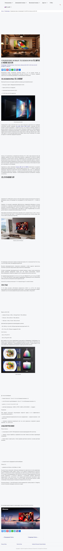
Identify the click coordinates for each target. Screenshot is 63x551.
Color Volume (17, 65)
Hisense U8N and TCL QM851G (22, 167)
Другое (44, 3)
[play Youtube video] (20, 518)
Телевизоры (7, 11)
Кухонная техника (33, 3)
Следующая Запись (33, 537)
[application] (12, 3)
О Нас (51, 3)
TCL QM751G (7, 66)
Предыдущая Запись (8, 537)
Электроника (8, 3)
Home (2, 11)
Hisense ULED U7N (24, 65)
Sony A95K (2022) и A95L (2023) (23, 126)
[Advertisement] (31, 21)
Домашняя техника (20, 3)
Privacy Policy (4, 544)
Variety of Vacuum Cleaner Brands (38, 544)
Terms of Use (19, 544)
